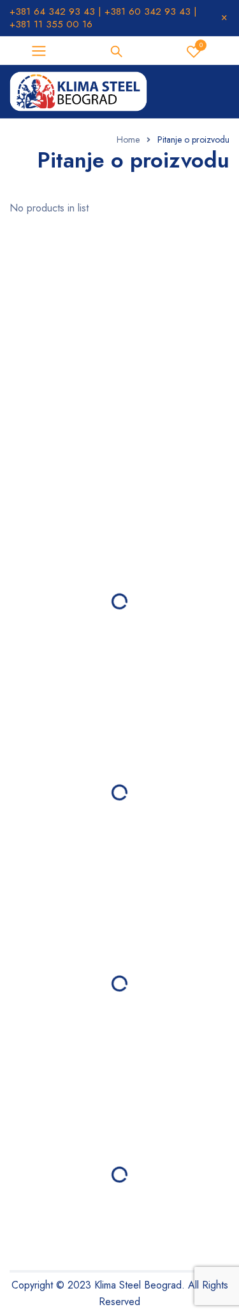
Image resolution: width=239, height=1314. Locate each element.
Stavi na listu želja (201, 45)
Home (128, 139)
